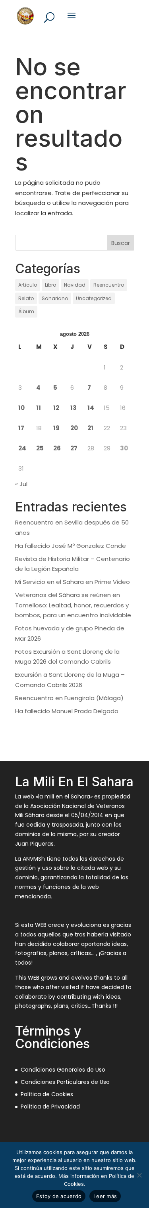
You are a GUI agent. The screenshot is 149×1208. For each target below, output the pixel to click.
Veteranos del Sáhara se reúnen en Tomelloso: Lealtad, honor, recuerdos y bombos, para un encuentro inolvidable (73, 605)
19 (56, 428)
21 (90, 428)
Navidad (74, 284)
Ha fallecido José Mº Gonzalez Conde (70, 546)
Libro (50, 284)
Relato (26, 298)
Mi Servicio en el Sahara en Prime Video (72, 582)
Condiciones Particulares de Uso (65, 1082)
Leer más (105, 1196)
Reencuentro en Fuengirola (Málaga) (69, 698)
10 (21, 408)
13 (73, 408)
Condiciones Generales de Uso (63, 1070)
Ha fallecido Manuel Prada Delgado (66, 711)
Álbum (26, 311)
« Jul (21, 484)
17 (21, 428)
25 (40, 448)
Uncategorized (94, 298)
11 (38, 408)
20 (74, 428)
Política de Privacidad (50, 1106)
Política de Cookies (47, 1094)
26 (57, 448)
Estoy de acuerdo (58, 1196)
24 (22, 448)
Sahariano (55, 298)
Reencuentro (108, 284)
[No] (139, 1175)
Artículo (27, 284)
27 (73, 448)
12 (56, 408)
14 (90, 408)
